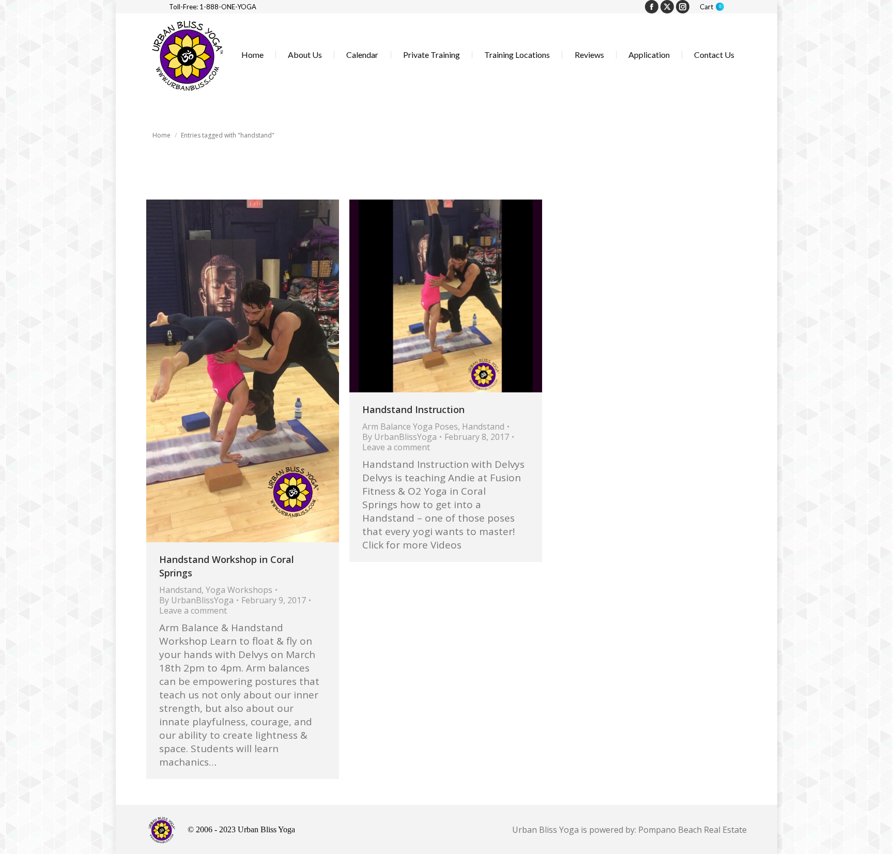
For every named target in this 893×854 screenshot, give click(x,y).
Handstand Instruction (413, 409)
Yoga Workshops (239, 590)
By (196, 600)
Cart (710, 7)
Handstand (180, 590)
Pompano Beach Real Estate (692, 829)
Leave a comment (193, 610)
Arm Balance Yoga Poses (410, 426)
